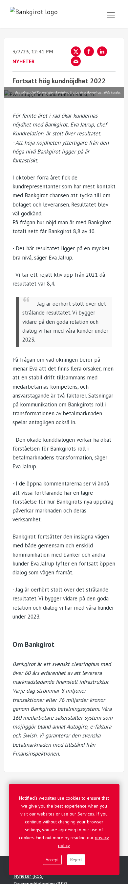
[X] (76, 51)
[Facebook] (89, 51)
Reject (76, 860)
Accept (52, 860)
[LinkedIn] (102, 51)
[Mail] (76, 61)
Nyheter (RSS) (28, 875)
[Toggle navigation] (111, 15)
